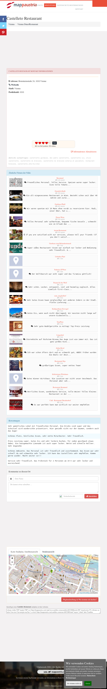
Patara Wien (60, 217)
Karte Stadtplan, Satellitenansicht (24, 551)
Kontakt (79, 9)
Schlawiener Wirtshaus (60, 374)
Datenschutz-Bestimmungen (70, 5)
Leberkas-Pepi (60, 256)
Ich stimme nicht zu (74, 683)
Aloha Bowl (60, 348)
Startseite (38, 5)
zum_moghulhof (60, 296)
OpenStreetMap (85, 593)
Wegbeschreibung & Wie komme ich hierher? (80, 599)
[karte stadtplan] (22, 4)
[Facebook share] (3, 19)
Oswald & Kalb (60, 191)
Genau (88, 683)
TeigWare (60, 322)
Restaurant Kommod (60, 387)
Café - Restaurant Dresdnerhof (60, 400)
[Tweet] (3, 25)
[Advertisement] (53, 49)
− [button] (12, 562)
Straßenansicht (48, 551)
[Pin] (3, 32)
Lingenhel (60, 335)
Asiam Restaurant (60, 230)
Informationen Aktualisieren (84, 151)
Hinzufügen (50, 5)
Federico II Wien (60, 269)
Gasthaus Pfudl (60, 204)
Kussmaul (60, 178)
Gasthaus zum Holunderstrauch (60, 243)
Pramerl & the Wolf (60, 282)
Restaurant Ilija (60, 361)
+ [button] (12, 558)
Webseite (15, 84)
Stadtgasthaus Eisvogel (60, 309)
